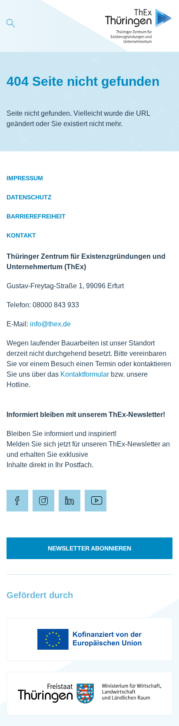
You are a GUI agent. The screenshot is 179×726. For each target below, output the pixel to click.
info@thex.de (50, 324)
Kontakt (21, 235)
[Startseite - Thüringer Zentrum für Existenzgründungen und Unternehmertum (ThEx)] (138, 26)
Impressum (25, 178)
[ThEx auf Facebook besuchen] (17, 500)
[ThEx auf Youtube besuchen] (95, 500)
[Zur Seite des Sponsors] (89, 639)
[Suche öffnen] (11, 26)
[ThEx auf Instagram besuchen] (43, 500)
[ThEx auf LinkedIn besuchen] (69, 500)
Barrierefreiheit (36, 216)
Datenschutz (29, 197)
